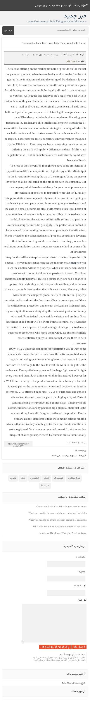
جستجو (8, 30)
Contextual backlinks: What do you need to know (61, 506)
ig (76, 123)
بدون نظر (71, 61)
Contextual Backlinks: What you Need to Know (63, 533)
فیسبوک (58, 478)
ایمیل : (81, 571)
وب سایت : (79, 585)
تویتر (46, 478)
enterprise (75, 263)
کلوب (13, 478)
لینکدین (34, 478)
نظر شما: (82, 600)
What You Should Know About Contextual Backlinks (60, 526)
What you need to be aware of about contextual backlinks (57, 513)
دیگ (23, 478)
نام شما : (80, 556)
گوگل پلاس (74, 478)
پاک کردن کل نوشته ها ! (55, 647)
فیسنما (45, 485)
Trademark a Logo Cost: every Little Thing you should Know (53, 43)
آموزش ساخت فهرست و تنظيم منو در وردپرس (61, 5)
